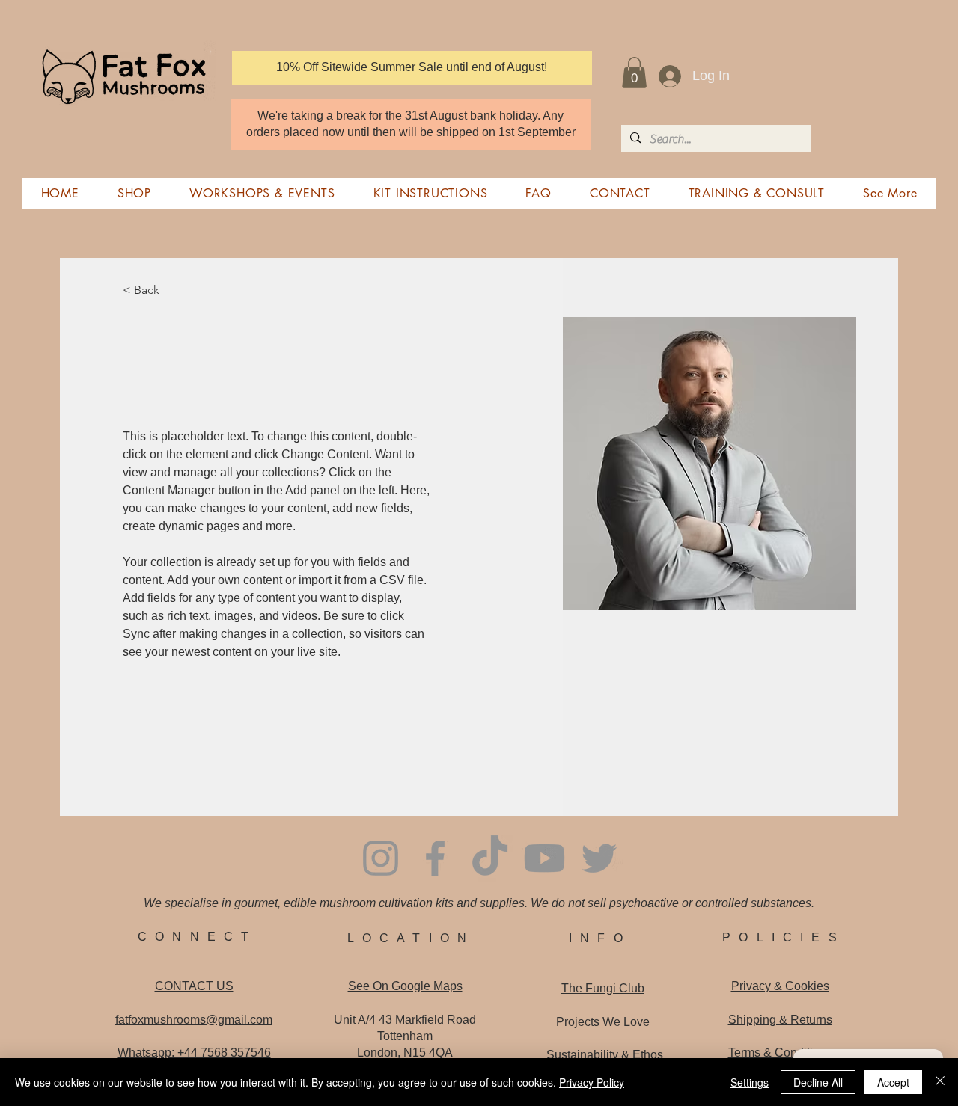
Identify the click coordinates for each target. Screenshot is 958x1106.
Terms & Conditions (780, 1052)
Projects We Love (603, 1022)
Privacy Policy (591, 1082)
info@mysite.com (163, 754)
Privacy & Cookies (780, 986)
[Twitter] (599, 858)
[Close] (940, 1082)
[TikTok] (489, 858)
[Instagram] (380, 858)
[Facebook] (435, 858)
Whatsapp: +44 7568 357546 (194, 1052)
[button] (634, 72)
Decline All (818, 1082)
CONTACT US (194, 986)
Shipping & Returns (780, 1019)
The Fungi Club (602, 988)
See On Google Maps (405, 986)
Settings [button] (749, 1082)
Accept (893, 1082)
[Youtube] (544, 858)
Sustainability (604, 1054)
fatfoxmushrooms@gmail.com (193, 1019)
